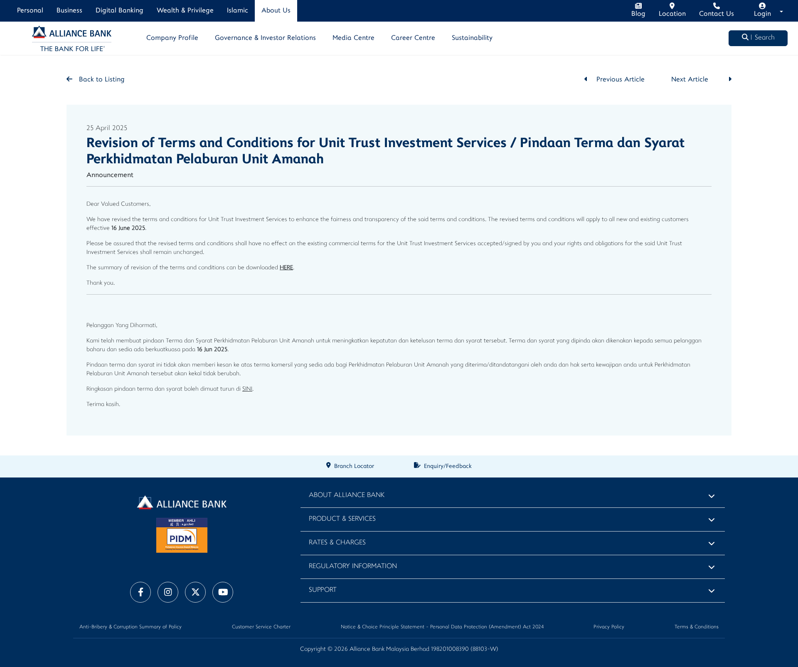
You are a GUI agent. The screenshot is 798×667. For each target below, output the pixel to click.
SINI (247, 389)
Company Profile (172, 38)
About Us (276, 11)
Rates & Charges (337, 543)
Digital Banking (119, 11)
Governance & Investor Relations (265, 38)
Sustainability (472, 38)
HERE (286, 267)
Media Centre (353, 38)
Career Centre (413, 38)
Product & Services (342, 519)
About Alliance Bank (346, 496)
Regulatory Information (353, 567)
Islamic (237, 11)
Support (323, 590)
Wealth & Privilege (185, 11)
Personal (30, 11)
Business (69, 11)
